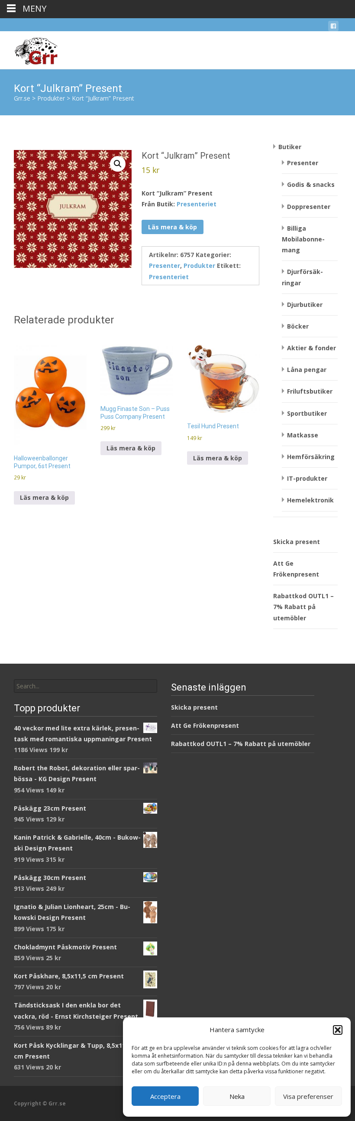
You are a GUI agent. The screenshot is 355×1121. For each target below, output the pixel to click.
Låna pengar (306, 369)
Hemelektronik (310, 500)
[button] (337, 1030)
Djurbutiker (305, 304)
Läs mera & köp (172, 227)
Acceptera (165, 1096)
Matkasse (302, 435)
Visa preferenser (308, 1096)
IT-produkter (307, 478)
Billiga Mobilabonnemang (303, 239)
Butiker (289, 147)
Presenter (164, 265)
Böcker (298, 326)
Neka (237, 1096)
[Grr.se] (29, 48)
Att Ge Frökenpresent (205, 725)
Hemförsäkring (311, 457)
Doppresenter (308, 206)
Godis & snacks (311, 184)
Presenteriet (196, 204)
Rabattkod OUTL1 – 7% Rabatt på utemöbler (303, 607)
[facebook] (333, 27)
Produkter (199, 265)
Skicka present (296, 542)
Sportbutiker (307, 413)
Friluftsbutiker (309, 391)
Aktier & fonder (311, 348)
